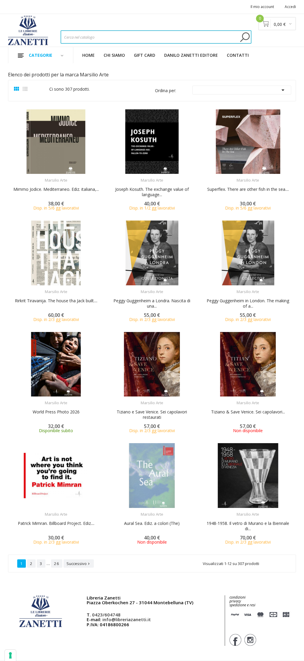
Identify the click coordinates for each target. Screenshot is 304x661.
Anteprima (39, 176)
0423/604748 (106, 615)
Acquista (61, 176)
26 (56, 563)
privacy (235, 601)
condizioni (237, 597)
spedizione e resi (242, 605)
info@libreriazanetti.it (126, 619)
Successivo (78, 563)
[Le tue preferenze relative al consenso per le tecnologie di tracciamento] (10, 655)
